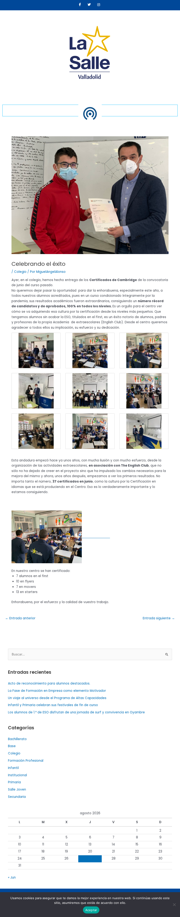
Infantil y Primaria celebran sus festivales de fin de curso (53, 705)
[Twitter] (89, 5)
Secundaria (17, 797)
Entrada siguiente (159, 618)
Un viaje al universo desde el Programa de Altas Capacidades (57, 698)
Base (12, 746)
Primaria (14, 782)
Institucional (17, 775)
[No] (174, 904)
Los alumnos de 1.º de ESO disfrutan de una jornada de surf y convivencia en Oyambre (76, 712)
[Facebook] (79, 5)
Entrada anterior (20, 618)
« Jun (12, 877)
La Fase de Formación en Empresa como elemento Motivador (57, 691)
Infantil (13, 768)
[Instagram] (98, 5)
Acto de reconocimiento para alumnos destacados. (49, 683)
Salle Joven (17, 789)
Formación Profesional (25, 760)
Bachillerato (17, 739)
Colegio (20, 272)
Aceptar (91, 910)
